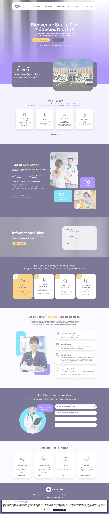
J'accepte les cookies (60, 509)
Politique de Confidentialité (95, 507)
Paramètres (47, 509)
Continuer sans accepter (99, 509)
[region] (54, 257)
